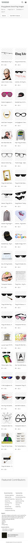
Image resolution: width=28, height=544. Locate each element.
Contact (3, 520)
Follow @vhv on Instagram (8, 529)
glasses (4, 15)
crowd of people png (9, 499)
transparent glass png (10, 510)
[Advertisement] (14, 33)
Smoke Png (18, 506)
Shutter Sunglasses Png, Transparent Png (11, 102)
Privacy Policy (5, 524)
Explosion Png (19, 499)
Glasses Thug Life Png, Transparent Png (11, 203)
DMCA (3, 523)
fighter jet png (8, 497)
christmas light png (9, 495)
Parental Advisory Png (20, 497)
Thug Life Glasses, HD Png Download (10, 324)
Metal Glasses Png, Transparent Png (10, 61)
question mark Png (20, 501)
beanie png (7, 501)
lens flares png (8, 503)
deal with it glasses (15, 15)
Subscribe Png (19, 495)
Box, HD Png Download (7, 264)
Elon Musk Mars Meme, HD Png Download (12, 142)
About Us (4, 522)
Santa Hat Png (19, 503)
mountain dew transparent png (8, 507)
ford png (7, 504)
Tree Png (17, 504)
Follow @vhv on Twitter (7, 530)
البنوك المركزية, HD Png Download (9, 345)
